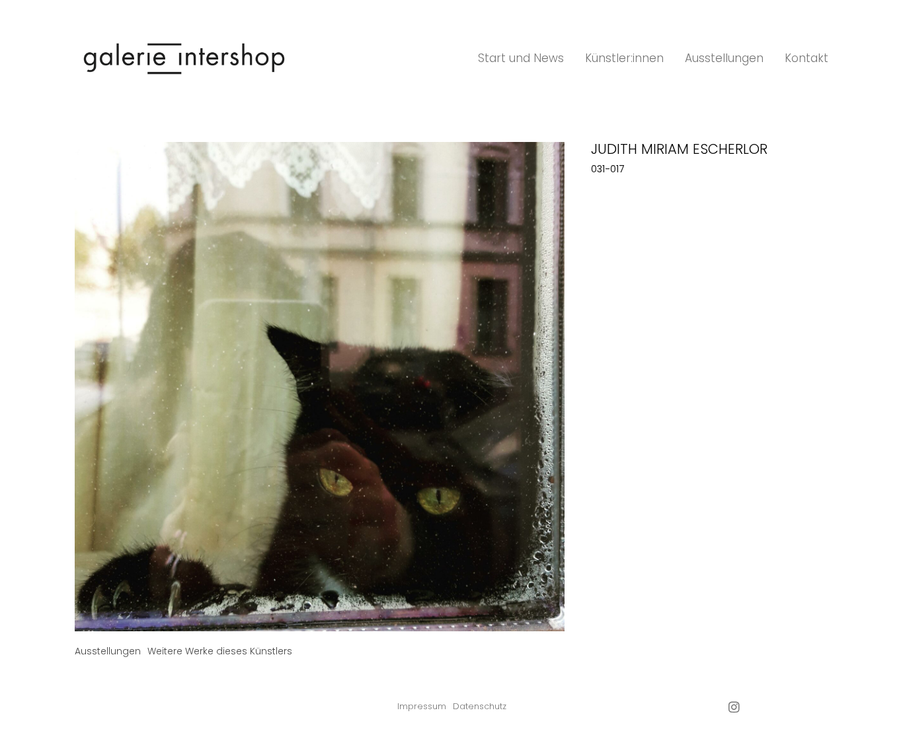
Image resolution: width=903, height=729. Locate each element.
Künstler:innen (624, 58)
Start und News (521, 58)
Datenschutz (479, 706)
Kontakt (806, 58)
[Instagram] (734, 707)
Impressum (421, 706)
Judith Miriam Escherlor (679, 148)
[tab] (108, 651)
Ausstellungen (724, 58)
